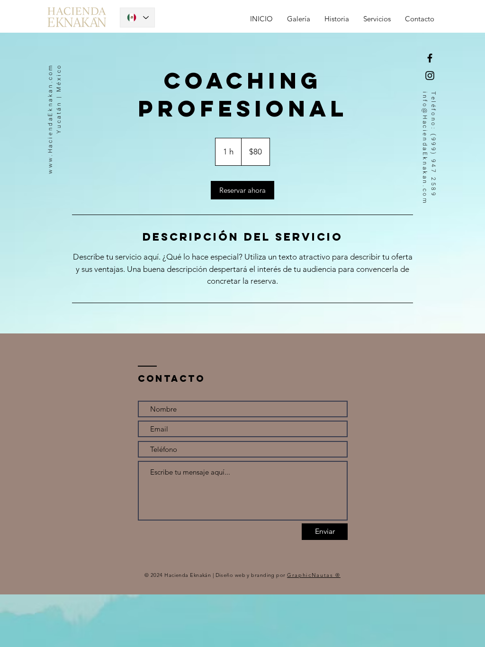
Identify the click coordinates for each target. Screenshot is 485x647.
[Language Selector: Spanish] (137, 17)
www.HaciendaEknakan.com (50, 118)
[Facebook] (430, 58)
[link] (242, 190)
